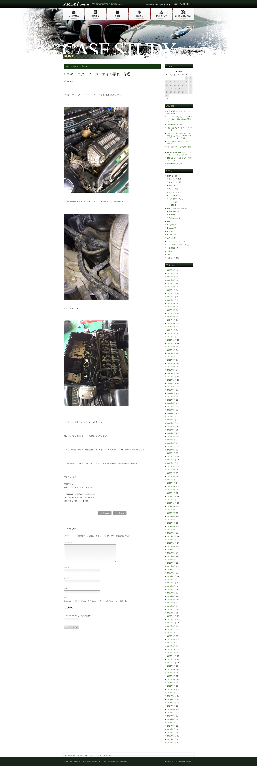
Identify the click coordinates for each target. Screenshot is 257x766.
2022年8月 (171, 390)
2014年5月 (171, 719)
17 (167, 88)
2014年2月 (171, 729)
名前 (66, 567)
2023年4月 (171, 363)
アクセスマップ (96, 761)
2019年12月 (171, 496)
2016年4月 (171, 643)
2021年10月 (171, 423)
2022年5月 (171, 400)
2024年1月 (171, 333)
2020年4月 (171, 483)
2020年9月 (171, 467)
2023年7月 (171, 353)
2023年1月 (171, 373)
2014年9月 (171, 706)
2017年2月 (171, 610)
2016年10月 (171, 623)
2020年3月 (171, 486)
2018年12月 (171, 536)
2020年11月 (171, 460)
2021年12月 (171, 417)
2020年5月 (171, 480)
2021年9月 (171, 427)
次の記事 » (120, 513)
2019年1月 (171, 533)
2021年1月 (171, 453)
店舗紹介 (88, 761)
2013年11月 (171, 739)
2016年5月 (171, 639)
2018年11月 (171, 540)
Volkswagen (173, 218)
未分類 (86, 66)
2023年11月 (171, 340)
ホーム (66, 755)
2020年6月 (171, 476)
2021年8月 (171, 430)
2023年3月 (171, 367)
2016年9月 (171, 626)
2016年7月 (171, 633)
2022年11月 (171, 380)
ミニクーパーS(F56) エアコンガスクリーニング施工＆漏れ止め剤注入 (179, 119)
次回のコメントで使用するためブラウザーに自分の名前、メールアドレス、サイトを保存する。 (96, 601)
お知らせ (170, 238)
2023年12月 (171, 337)
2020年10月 (171, 463)
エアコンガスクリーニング (177, 241)
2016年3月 (171, 646)
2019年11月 (171, 500)
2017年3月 (171, 606)
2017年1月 (171, 613)
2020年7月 (171, 473)
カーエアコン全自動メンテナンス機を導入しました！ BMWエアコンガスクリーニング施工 (179, 136)
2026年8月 (171, 270)
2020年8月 (171, 470)
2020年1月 (171, 493)
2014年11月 (171, 699)
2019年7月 (171, 513)
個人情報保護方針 (122, 761)
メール (67, 578)
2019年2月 (171, 530)
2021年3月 (171, 447)
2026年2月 (171, 287)
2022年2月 (171, 410)
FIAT (169, 221)
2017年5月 (171, 599)
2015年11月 (171, 659)
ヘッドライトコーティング (177, 245)
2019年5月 (171, 520)
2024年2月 (171, 330)
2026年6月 (171, 277)
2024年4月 (171, 327)
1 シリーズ (173, 179)
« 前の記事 (105, 513)
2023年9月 (171, 347)
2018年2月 (171, 570)
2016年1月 (171, 653)
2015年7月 (171, 673)
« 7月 (167, 99)
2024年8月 (171, 320)
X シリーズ (173, 192)
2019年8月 (171, 510)
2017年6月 (171, 596)
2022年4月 (171, 403)
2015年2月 (171, 689)
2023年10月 (171, 343)
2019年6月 (171, 516)
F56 (172, 205)
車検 (169, 255)
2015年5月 (171, 679)
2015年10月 (171, 663)
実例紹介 (73, 755)
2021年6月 (171, 436)
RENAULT (171, 235)
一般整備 (170, 248)
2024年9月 (171, 317)
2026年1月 (171, 290)
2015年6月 (171, 676)
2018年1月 (171, 573)
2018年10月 (171, 543)
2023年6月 (171, 357)
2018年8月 (171, 550)
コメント (68, 542)
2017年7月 (171, 593)
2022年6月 (171, 397)
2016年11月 (171, 619)
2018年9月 (171, 546)
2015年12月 (171, 656)
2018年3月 (171, 566)
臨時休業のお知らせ (174, 164)
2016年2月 (171, 649)
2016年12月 (171, 616)
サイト (66, 588)
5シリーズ (173, 189)
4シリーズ (173, 185)
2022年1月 (171, 413)
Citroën (172, 215)
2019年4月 (171, 523)
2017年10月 (171, 583)
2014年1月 (171, 733)
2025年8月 (171, 307)
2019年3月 (171, 526)
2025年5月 (171, 310)
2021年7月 (171, 433)
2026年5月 (171, 280)
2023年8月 (171, 350)
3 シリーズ (173, 182)
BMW (169, 176)
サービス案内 (68, 761)
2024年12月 (171, 313)
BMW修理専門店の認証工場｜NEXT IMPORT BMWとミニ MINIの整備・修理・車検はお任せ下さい (107, 4)
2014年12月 (171, 696)
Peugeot (170, 228)
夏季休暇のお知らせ (174, 125)
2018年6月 (171, 556)
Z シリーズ (173, 196)
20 (179, 88)
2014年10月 (171, 703)
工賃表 (82, 761)
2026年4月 (171, 284)
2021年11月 (171, 420)
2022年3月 (171, 407)
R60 (168, 231)
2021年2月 (171, 450)
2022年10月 (171, 383)
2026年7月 (171, 273)
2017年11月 (171, 580)
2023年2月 (171, 370)
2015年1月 (171, 693)
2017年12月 (171, 576)
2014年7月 (171, 713)
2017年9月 (171, 586)
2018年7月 (171, 553)
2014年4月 (171, 723)
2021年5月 (171, 440)
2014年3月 (171, 726)
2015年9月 (171, 666)
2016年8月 (171, 630)
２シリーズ (171, 258)
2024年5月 (171, 323)
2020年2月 (171, 490)
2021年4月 (171, 443)
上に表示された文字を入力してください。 (78, 616)
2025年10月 (171, 300)
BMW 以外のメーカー (175, 208)
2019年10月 (171, 503)
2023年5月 (171, 360)
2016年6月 (171, 636)
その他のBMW (174, 199)
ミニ (171, 202)
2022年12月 (171, 377)
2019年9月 (171, 506)
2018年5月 (171, 560)
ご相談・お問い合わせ (109, 761)
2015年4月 (171, 683)
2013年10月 (171, 743)
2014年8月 (171, 709)
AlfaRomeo (173, 211)
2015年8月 (171, 669)
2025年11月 (171, 297)
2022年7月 (171, 393)
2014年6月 (171, 716)
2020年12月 (171, 456)
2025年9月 (171, 303)
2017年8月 (171, 590)
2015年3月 (171, 686)
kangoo (170, 225)
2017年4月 (171, 603)
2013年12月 (171, 736)
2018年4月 (171, 563)
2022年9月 (171, 387)
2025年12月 (171, 293)
